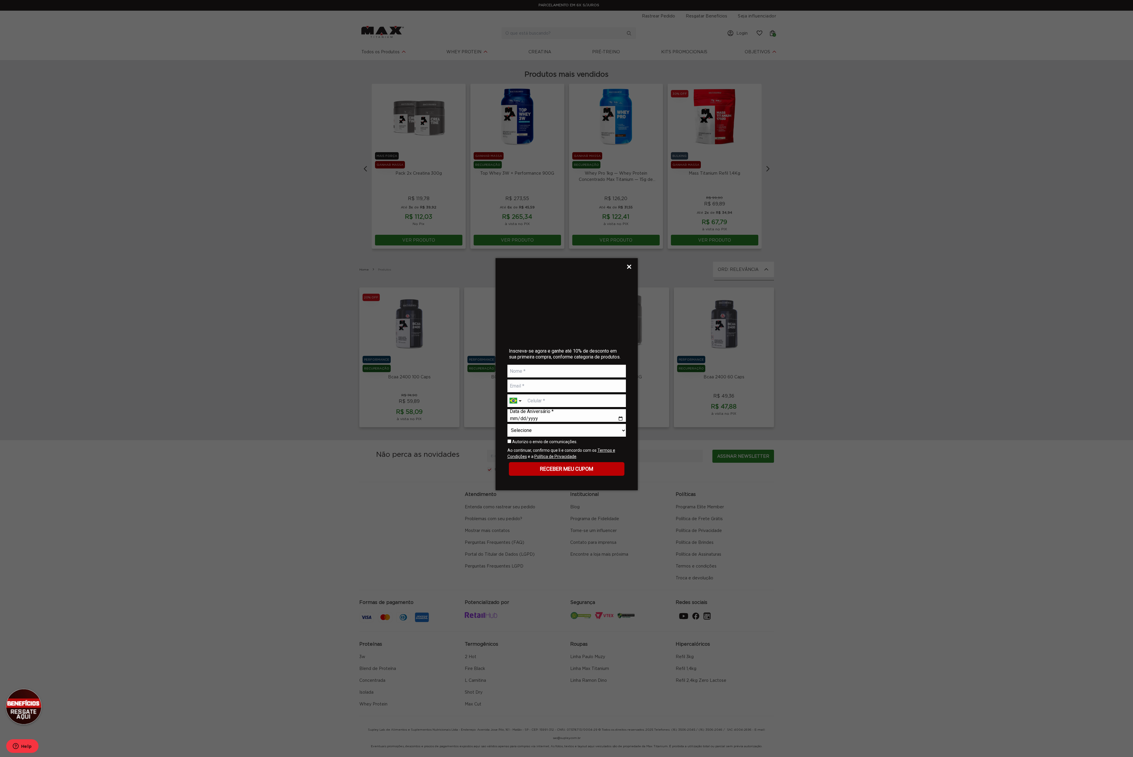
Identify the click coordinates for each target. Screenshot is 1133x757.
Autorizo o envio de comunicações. (544, 441)
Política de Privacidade (555, 456)
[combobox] (516, 401)
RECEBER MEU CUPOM (566, 469)
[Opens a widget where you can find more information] (22, 746)
